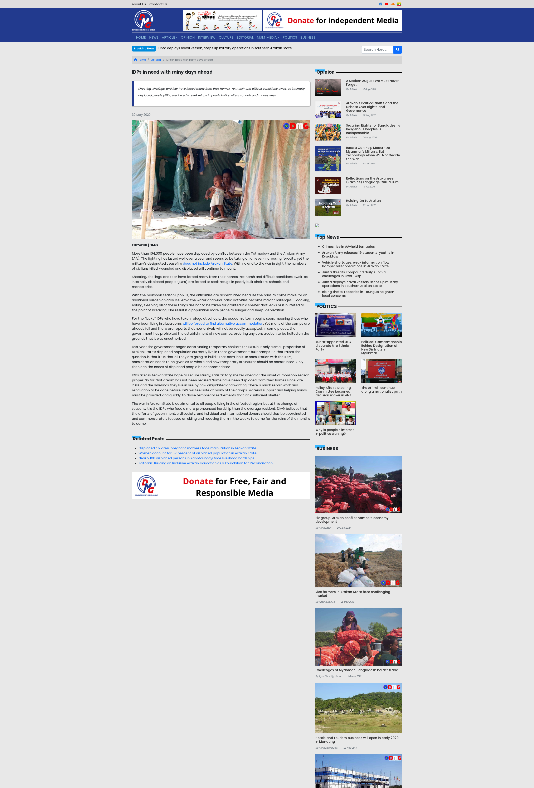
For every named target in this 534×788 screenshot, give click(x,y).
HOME (141, 37)
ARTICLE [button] (168, 37)
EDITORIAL (245, 37)
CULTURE (226, 37)
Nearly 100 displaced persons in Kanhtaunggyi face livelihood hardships (196, 458)
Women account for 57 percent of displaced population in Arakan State (198, 453)
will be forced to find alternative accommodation (223, 323)
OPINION (188, 37)
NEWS (154, 37)
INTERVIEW (206, 37)
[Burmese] (399, 4)
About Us (139, 4)
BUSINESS (307, 37)
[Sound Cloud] (393, 4)
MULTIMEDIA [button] (267, 37)
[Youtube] (386, 4)
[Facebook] (380, 4)
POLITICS (290, 37)
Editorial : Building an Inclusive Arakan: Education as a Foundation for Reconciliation (206, 463)
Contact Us (158, 4)
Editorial (156, 60)
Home (141, 60)
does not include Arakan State (207, 263)
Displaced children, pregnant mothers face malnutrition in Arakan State (197, 448)
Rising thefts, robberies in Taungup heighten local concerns (205, 48)
